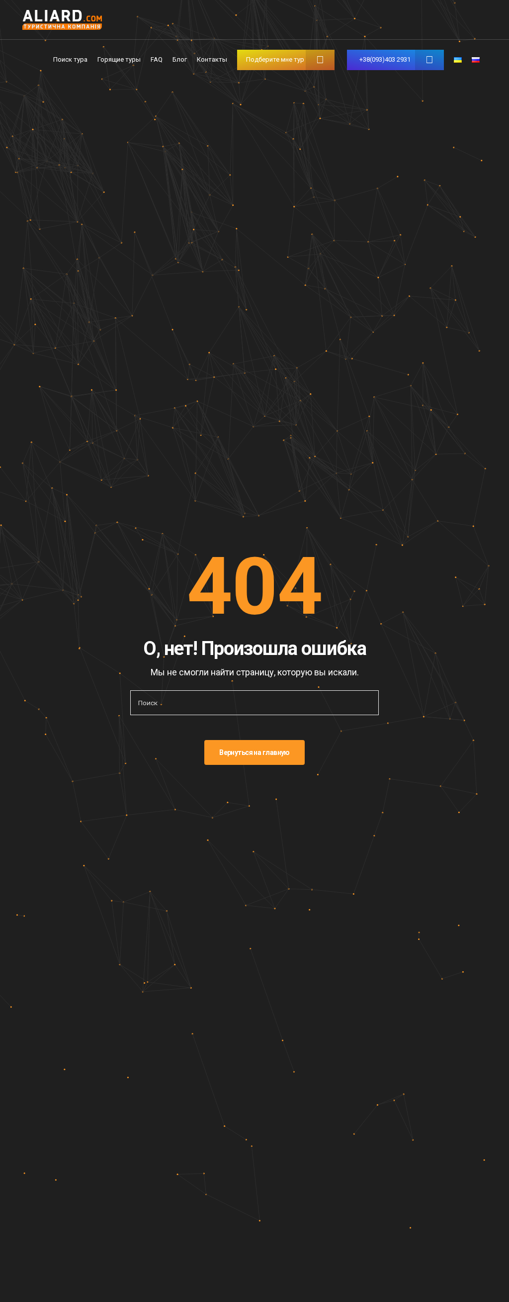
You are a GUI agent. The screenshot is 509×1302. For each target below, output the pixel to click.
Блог (179, 59)
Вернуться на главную (254, 752)
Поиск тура (70, 59)
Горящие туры (119, 59)
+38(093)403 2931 (385, 59)
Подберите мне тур (275, 59)
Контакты (212, 59)
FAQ (157, 59)
